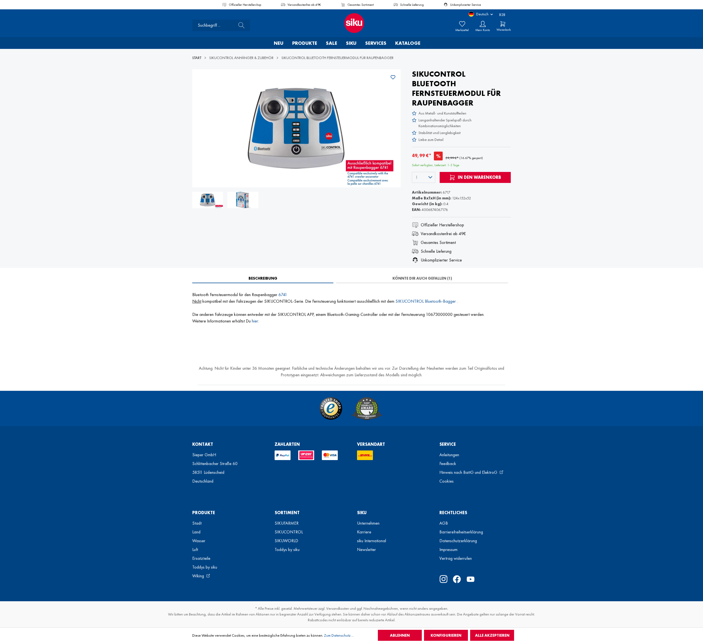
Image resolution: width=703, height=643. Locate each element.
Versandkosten (337, 608)
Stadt (197, 523)
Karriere (364, 532)
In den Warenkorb (479, 177)
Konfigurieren (446, 635)
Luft (195, 549)
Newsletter (366, 549)
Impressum (448, 549)
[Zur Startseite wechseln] (351, 23)
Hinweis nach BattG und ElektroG (468, 472)
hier (255, 321)
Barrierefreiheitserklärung (461, 532)
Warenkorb (503, 29)
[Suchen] (239, 25)
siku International (371, 541)
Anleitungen (449, 455)
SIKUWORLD (286, 541)
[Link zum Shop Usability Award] (367, 408)
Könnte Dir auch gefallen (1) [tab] (422, 278)
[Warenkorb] (502, 24)
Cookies (446, 481)
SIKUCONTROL (289, 532)
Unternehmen (368, 523)
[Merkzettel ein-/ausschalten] (392, 77)
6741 (282, 294)
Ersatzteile (201, 558)
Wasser (198, 541)
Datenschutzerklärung (458, 541)
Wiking (198, 576)
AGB (443, 523)
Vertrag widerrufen (455, 558)
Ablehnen (400, 635)
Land (196, 532)
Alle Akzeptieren (492, 635)
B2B (502, 14)
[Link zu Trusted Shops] (331, 408)
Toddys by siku (204, 567)
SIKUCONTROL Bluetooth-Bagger (426, 301)
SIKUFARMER (287, 523)
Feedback (447, 463)
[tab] (262, 278)
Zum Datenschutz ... (339, 635)
